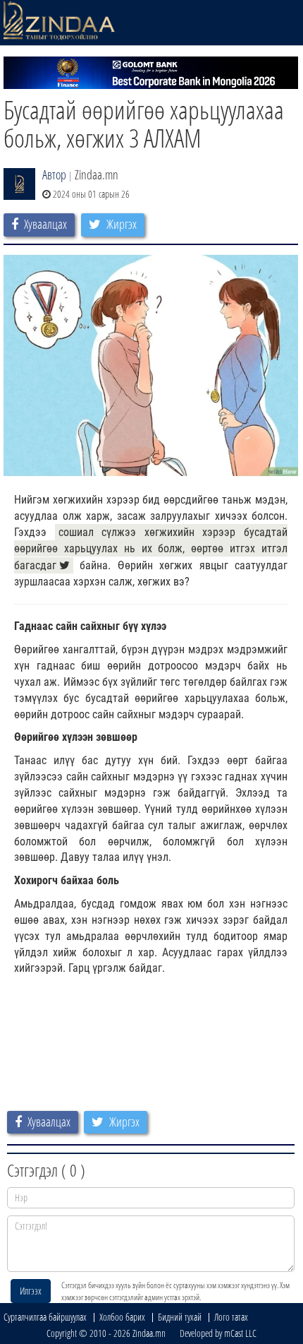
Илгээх (31, 1290)
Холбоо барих (122, 1317)
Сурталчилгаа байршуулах (45, 1317)
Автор (54, 174)
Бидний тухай (180, 1317)
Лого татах (231, 1317)
